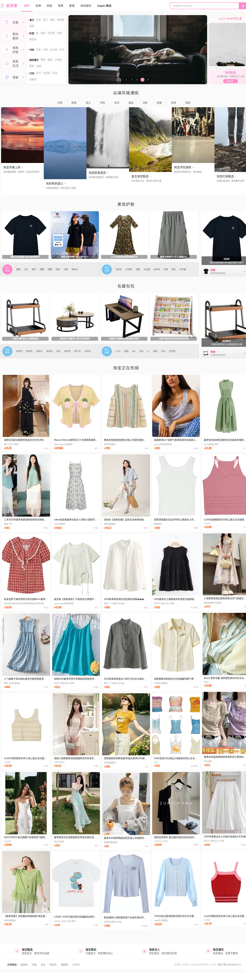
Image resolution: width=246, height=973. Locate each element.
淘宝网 (23, 964)
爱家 (72, 5)
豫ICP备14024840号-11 (229, 964)
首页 (27, 5)
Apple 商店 (104, 5)
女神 (38, 5)
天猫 (34, 964)
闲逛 (49, 5)
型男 (61, 5)
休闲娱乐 (85, 5)
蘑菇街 (64, 964)
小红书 (75, 964)
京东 (43, 964)
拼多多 (53, 964)
